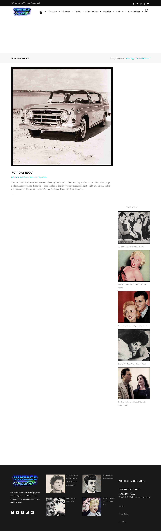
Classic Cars (32, 177)
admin (44, 177)
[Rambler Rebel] (62, 116)
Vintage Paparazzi (117, 58)
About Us (122, 522)
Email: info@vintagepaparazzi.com (135, 497)
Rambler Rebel (22, 173)
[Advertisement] (80, 34)
